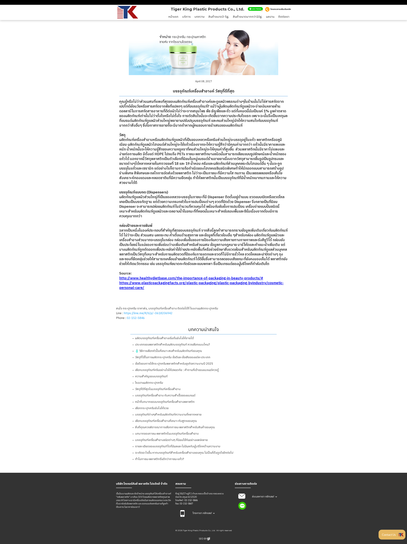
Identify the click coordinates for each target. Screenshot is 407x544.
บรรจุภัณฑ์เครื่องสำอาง (162, 308)
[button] (204, 513)
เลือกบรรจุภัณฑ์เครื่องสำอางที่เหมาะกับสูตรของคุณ (166, 421)
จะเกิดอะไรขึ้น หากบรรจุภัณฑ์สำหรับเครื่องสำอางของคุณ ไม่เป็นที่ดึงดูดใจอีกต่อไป (184, 452)
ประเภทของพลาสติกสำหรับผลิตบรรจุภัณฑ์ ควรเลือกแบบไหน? (172, 344)
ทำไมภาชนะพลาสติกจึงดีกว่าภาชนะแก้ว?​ (159, 459)
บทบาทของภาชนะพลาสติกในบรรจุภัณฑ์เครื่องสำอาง (167, 433)
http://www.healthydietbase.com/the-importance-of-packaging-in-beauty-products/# (191, 278)
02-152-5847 (186, 504)
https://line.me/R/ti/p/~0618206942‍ (148, 313)
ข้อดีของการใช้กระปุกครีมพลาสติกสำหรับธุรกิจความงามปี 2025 (174, 363)
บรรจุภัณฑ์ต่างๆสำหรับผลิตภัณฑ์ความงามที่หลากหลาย (168, 414)
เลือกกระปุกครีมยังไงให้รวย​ (152, 408)
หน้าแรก (173, 16)
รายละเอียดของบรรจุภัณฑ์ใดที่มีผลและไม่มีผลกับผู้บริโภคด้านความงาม (177, 446)
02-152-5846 (136, 318)
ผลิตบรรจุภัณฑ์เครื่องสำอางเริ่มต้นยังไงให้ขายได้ (164, 338)
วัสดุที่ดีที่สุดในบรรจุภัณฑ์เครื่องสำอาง (157, 389)
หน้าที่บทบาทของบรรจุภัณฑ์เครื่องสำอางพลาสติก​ (165, 402)
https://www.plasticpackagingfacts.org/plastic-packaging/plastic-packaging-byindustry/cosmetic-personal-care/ (201, 285)
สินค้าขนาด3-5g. (218, 16)
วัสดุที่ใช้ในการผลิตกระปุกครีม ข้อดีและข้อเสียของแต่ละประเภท (172, 357)
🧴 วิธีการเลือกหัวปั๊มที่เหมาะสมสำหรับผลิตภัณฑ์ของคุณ (168, 351)
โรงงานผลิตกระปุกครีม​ (149, 382)
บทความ (199, 16)
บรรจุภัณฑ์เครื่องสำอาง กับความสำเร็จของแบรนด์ (165, 395)
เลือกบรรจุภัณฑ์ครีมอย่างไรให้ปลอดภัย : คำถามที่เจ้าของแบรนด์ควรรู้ (177, 370)
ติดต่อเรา (283, 16)
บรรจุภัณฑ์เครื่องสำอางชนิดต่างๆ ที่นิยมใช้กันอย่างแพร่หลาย (171, 440)
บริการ (186, 16)
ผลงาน (270, 16)
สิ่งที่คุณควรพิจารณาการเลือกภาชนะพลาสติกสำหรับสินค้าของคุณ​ (175, 427)
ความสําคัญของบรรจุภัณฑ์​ (151, 376)
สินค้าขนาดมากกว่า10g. (247, 16)
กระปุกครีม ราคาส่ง (135, 308)
